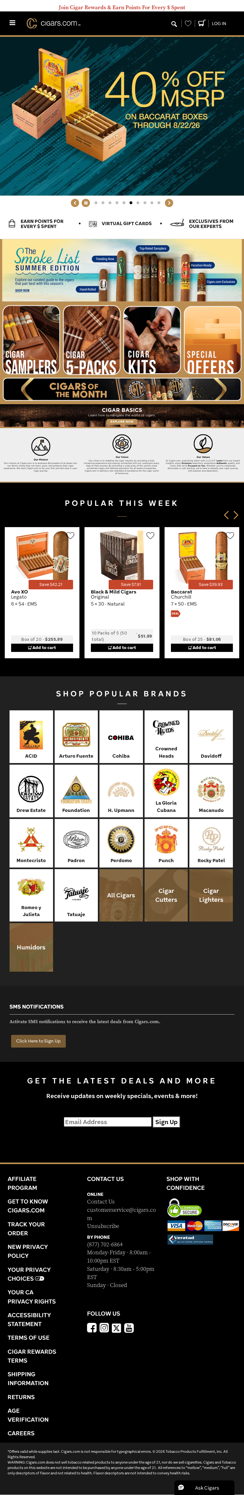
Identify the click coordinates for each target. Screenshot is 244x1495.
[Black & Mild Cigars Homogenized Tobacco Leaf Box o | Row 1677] (122, 558)
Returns (21, 1397)
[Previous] (75, 203)
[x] (116, 1327)
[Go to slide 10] (158, 203)
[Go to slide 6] (130, 203)
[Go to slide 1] (95, 203)
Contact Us (101, 1201)
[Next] (169, 203)
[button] (204, 1487)
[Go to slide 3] (109, 203)
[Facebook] (92, 1328)
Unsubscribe (103, 1226)
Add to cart (44, 647)
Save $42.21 (50, 584)
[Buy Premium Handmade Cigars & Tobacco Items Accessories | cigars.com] (50, 23)
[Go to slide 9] (151, 203)
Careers (21, 1433)
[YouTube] (129, 1328)
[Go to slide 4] (116, 203)
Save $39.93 (211, 584)
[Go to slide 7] (137, 203)
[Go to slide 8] (144, 203)
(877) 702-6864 (105, 1244)
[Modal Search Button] (174, 24)
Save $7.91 (131, 584)
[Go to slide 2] (102, 203)
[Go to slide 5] (123, 203)
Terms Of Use (29, 1337)
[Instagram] (104, 1328)
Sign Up (166, 1122)
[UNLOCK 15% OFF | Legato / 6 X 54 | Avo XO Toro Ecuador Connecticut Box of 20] (42, 558)
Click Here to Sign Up (38, 1041)
